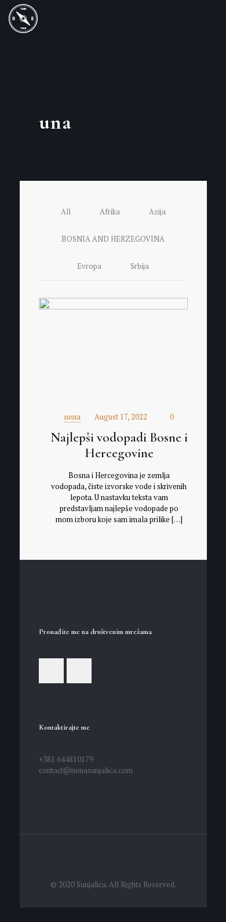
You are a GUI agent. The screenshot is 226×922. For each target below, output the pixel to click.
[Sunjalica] (23, 17)
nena (72, 416)
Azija (157, 211)
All (66, 211)
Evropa (89, 266)
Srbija (139, 266)
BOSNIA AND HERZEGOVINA (113, 239)
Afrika (110, 211)
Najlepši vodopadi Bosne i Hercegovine (119, 445)
